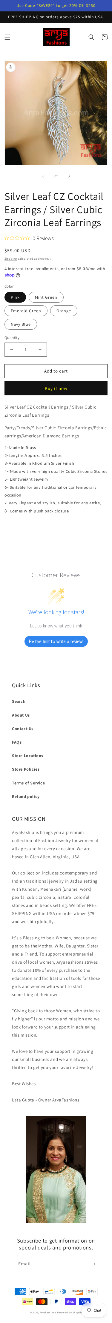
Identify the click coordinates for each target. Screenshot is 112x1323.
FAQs (17, 742)
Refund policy (26, 796)
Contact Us (22, 728)
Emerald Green (26, 310)
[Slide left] (43, 176)
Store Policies (25, 769)
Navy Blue (21, 324)
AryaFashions (48, 1312)
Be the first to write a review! (56, 641)
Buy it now (56, 388)
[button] (7, 37)
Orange (63, 310)
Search (19, 701)
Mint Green (46, 297)
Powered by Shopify (69, 1312)
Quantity (11, 337)
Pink (15, 297)
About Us (21, 715)
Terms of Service (28, 783)
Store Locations (27, 755)
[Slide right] (69, 176)
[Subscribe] (93, 1264)
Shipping (10, 259)
